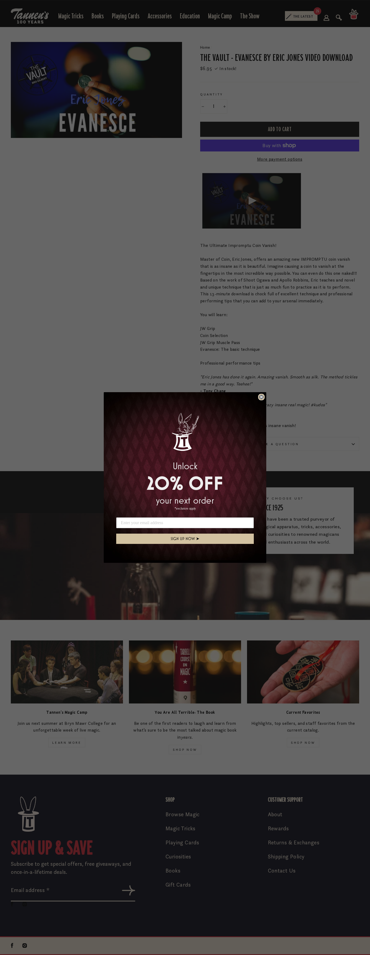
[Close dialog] (261, 397)
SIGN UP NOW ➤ (185, 538)
